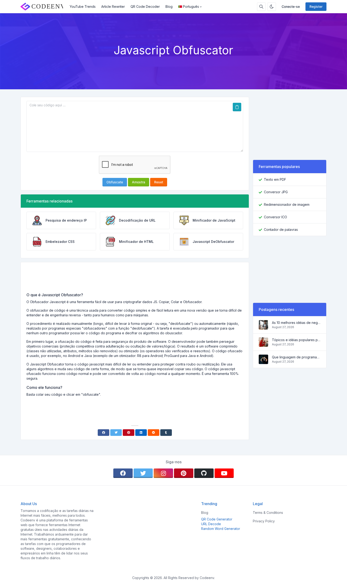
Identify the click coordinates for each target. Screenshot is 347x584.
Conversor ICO (275, 217)
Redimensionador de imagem (286, 204)
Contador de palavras (281, 230)
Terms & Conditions (268, 513)
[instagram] (163, 473)
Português (191, 6)
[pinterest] (183, 473)
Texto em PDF (275, 179)
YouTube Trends (83, 6)
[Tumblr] (166, 432)
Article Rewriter (113, 6)
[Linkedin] (141, 432)
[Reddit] (153, 432)
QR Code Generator (216, 519)
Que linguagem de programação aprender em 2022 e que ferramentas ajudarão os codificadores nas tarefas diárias (296, 357)
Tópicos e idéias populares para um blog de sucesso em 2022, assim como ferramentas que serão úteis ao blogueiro (296, 340)
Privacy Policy (264, 521)
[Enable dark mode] (271, 6)
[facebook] (123, 473)
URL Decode (211, 524)
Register (315, 6)
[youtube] (224, 473)
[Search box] (261, 6)
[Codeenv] (44, 6)
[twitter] (143, 473)
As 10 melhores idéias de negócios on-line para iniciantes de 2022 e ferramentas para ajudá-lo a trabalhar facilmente (296, 323)
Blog (169, 6)
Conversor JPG (276, 192)
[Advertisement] (135, 279)
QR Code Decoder (145, 6)
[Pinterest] (128, 432)
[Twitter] (116, 432)
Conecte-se (291, 6)
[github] (204, 473)
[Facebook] (103, 432)
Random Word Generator (220, 529)
